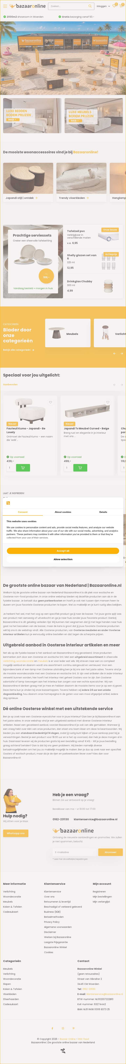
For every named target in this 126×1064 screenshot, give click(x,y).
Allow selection (63, 559)
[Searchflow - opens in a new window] (115, 503)
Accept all (63, 550)
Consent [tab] (23, 512)
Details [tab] (103, 512)
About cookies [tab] (63, 512)
